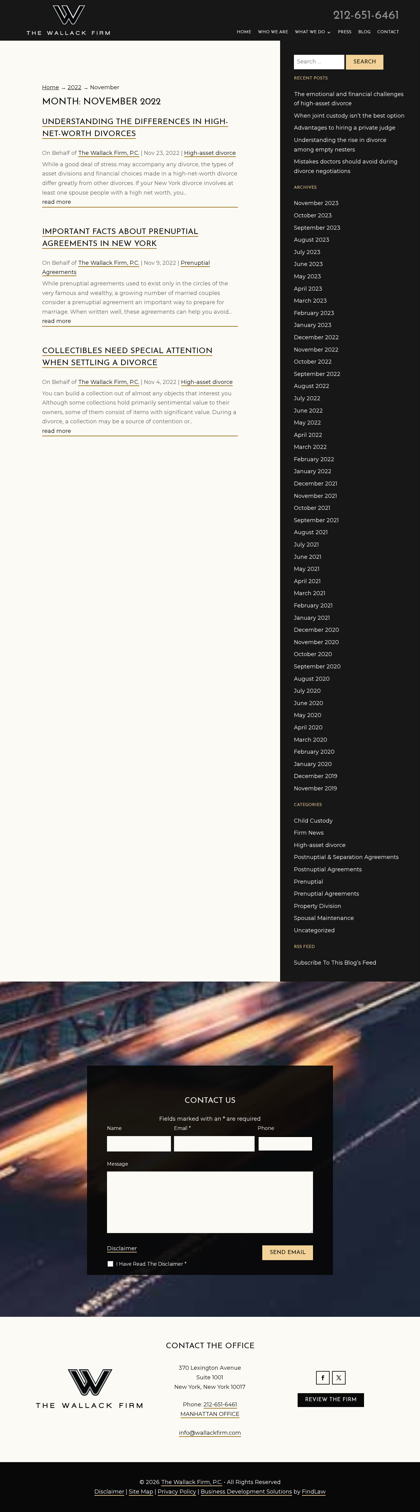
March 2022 (310, 447)
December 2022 (316, 337)
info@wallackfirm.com (210, 1432)
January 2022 (312, 471)
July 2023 (307, 252)
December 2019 (315, 776)
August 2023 (311, 239)
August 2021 (311, 532)
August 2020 (312, 678)
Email (182, 1128)
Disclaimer (122, 1248)
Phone (266, 1128)
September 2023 (317, 227)
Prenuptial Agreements (326, 893)
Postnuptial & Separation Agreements (346, 857)
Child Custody (313, 820)
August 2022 (311, 386)
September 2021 (316, 520)
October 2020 (313, 654)
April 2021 (307, 581)
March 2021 (309, 593)
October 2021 (312, 508)
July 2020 (307, 690)
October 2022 (313, 361)
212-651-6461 (366, 16)
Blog (364, 32)
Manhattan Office (210, 1414)
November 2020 (316, 642)
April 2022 (308, 435)
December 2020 (316, 630)
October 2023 (313, 215)
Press (344, 32)
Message (117, 1164)
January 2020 (313, 764)
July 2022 (307, 398)
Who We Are (273, 32)
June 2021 (307, 557)
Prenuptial (308, 881)
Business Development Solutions (246, 1491)
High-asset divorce (210, 153)
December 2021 (315, 483)
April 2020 (308, 727)
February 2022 (314, 459)
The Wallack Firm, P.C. (108, 153)
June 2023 (308, 264)
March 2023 (310, 300)
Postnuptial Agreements (328, 869)
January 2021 (312, 618)
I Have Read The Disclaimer (151, 1264)
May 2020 (307, 715)
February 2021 (313, 605)
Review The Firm (331, 1400)
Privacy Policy (177, 1491)
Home (244, 32)
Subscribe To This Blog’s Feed (335, 962)
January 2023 (312, 325)
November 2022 (316, 349)
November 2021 (315, 496)
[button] (414, 1467)
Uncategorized (314, 930)
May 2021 (306, 569)
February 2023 (314, 313)
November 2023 (316, 203)
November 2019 (315, 788)
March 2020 (310, 739)
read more (56, 202)
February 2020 (314, 751)
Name (114, 1128)
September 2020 (317, 666)
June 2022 (308, 410)
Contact (388, 32)
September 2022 (317, 374)
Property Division (317, 906)
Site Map (141, 1491)
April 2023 (308, 288)
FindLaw (314, 1491)
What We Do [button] (310, 32)
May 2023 (307, 276)
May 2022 (307, 422)
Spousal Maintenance (324, 918)
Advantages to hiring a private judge (344, 127)
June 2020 (308, 703)
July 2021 (306, 544)
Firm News (309, 832)
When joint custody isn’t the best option (349, 115)
